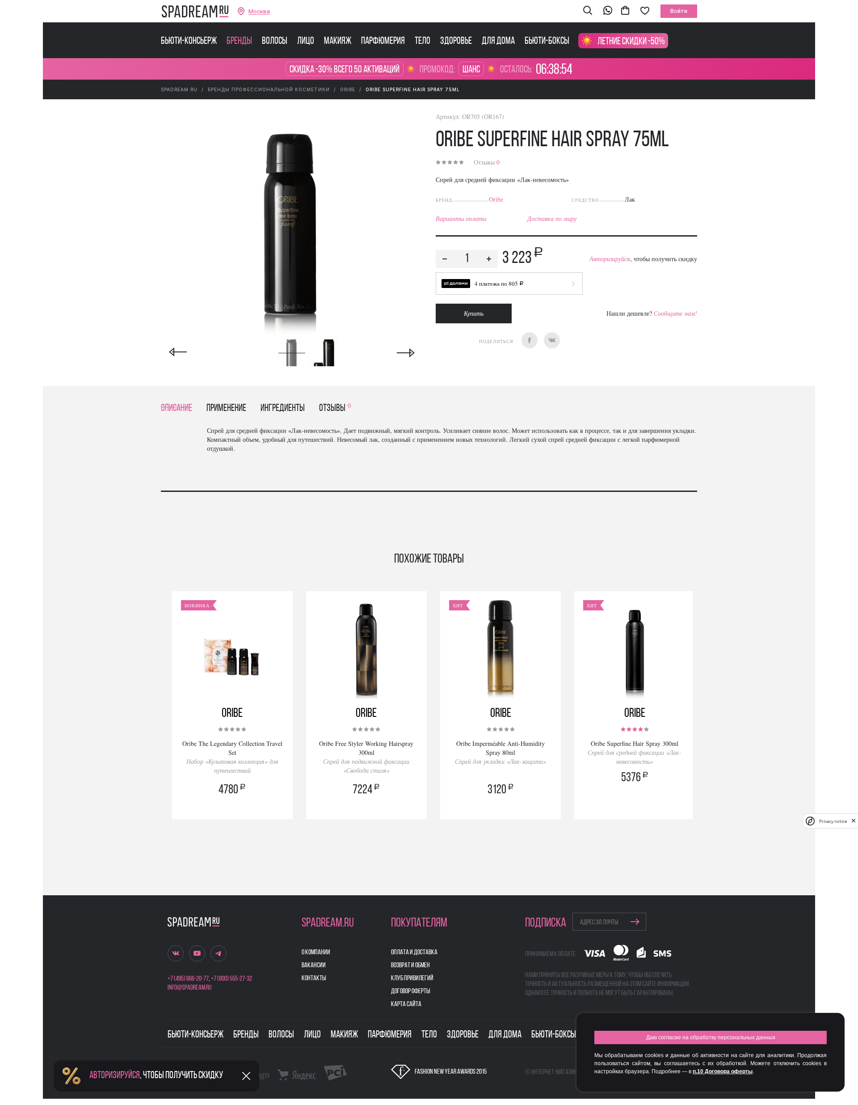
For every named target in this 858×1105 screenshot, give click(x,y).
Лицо (305, 42)
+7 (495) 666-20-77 (188, 978)
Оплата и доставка (414, 952)
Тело (422, 42)
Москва (259, 11)
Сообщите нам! (675, 313)
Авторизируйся (609, 258)
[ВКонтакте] (552, 340)
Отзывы (487, 162)
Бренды (239, 42)
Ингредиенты (283, 408)
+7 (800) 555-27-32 (231, 978)
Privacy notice (833, 821)
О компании (316, 952)
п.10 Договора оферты (723, 1071)
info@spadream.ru (189, 987)
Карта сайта (406, 1004)
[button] (587, 11)
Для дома (498, 42)
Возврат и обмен (410, 965)
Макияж (337, 42)
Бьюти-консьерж (189, 42)
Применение (226, 408)
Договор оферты (410, 991)
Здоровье (456, 42)
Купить (474, 313)
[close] (853, 821)
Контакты (314, 978)
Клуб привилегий (412, 978)
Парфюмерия (383, 42)
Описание (176, 408)
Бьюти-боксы (547, 42)
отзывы (335, 408)
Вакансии (314, 965)
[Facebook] (530, 340)
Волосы (274, 42)
